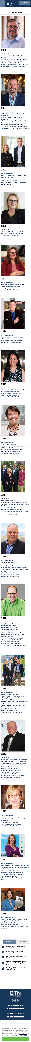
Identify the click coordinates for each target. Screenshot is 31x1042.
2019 (3, 384)
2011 (3, 859)
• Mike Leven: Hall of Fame (9, 627)
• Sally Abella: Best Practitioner (10, 708)
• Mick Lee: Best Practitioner (9, 876)
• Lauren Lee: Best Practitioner (10, 574)
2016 (3, 556)
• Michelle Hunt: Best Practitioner (11, 824)
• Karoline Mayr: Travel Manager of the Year (14, 763)
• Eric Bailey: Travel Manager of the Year (13, 632)
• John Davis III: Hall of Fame (9, 562)
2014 (3, 688)
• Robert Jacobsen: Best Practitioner (12, 638)
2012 (3, 811)
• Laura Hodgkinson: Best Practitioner (12, 874)
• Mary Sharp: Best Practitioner (10, 924)
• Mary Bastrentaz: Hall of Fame (10, 624)
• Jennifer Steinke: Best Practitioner (11, 509)
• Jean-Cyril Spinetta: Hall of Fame (11, 698)
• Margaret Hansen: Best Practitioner (12, 872)
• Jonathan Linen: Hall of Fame (10, 629)
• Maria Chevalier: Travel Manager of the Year (14, 919)
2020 (3, 331)
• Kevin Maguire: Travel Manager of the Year (14, 817)
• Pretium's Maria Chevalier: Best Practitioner (14, 64)
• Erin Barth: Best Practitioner (10, 822)
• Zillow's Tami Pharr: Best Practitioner (12, 61)
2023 (3, 169)
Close (15, 1038)
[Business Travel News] (10, 4)
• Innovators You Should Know (10, 515)
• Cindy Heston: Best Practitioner (11, 770)
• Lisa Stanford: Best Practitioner (11, 643)
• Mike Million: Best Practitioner (10, 826)
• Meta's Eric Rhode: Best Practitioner (12, 124)
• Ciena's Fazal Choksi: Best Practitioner (13, 63)
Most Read (9, 942)
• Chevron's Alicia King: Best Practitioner (13, 66)
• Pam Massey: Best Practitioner (10, 641)
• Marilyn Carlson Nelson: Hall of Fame (12, 696)
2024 (3, 108)
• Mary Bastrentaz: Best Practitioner (11, 921)
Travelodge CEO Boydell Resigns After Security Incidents (16, 968)
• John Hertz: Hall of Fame (9, 625)
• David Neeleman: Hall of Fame (10, 565)
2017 (3, 494)
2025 (3, 50)
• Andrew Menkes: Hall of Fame (10, 694)
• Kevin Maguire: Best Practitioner (11, 922)
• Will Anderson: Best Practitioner (11, 870)
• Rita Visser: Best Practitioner (10, 710)
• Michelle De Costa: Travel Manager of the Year (15, 865)
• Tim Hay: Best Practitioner (9, 768)
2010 (3, 913)
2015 (3, 618)
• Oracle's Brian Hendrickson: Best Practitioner (15, 128)
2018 (3, 438)
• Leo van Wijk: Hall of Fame (9, 631)
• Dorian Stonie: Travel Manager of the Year (13, 567)
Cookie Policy (23, 1035)
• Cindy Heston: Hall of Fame (9, 564)
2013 (3, 753)
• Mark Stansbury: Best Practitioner (11, 774)
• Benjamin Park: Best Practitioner (11, 507)
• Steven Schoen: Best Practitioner (11, 772)
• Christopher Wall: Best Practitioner (11, 712)
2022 (3, 226)
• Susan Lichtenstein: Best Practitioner (12, 640)
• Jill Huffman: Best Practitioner (10, 573)
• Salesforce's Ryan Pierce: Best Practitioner (14, 59)
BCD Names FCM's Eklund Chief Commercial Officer (14, 952)
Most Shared (23, 942)
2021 (3, 278)
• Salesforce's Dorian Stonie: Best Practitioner (14, 126)
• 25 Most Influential (7, 54)
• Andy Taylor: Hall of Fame (9, 699)
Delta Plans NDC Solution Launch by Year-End (16, 957)
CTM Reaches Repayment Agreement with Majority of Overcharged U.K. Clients (16, 963)
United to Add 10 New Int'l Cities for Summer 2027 (15, 947)
